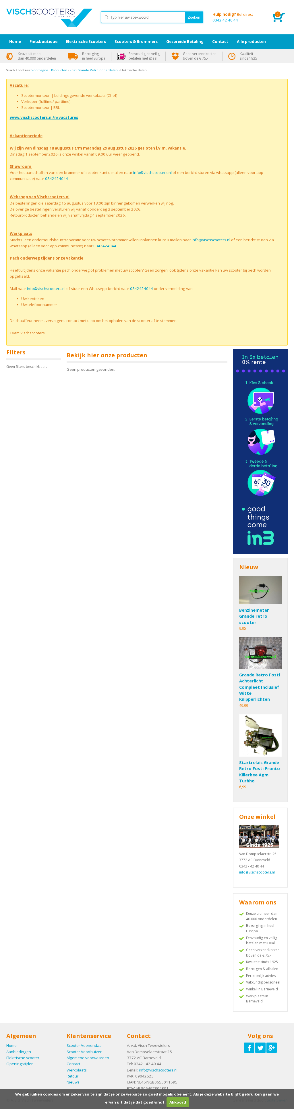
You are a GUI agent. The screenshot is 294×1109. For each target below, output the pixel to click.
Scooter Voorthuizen (84, 1051)
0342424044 (56, 178)
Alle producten (251, 41)
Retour (72, 1076)
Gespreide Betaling (185, 41)
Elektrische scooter (22, 1057)
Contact (73, 1063)
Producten (59, 70)
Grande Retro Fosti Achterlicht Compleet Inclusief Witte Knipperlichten (259, 687)
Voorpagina (40, 70)
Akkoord (177, 1102)
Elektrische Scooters (86, 41)
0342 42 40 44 (232, 17)
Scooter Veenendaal (84, 1045)
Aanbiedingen (18, 1051)
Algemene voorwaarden (88, 1057)
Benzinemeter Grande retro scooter (254, 616)
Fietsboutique (43, 41)
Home (49, 23)
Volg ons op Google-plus (271, 1048)
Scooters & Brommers (136, 41)
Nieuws (73, 1082)
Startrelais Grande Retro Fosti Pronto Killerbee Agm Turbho (259, 771)
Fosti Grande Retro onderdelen (94, 70)
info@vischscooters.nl (152, 172)
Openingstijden (20, 1063)
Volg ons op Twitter (260, 1048)
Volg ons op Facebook (249, 1048)
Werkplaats (77, 1070)
